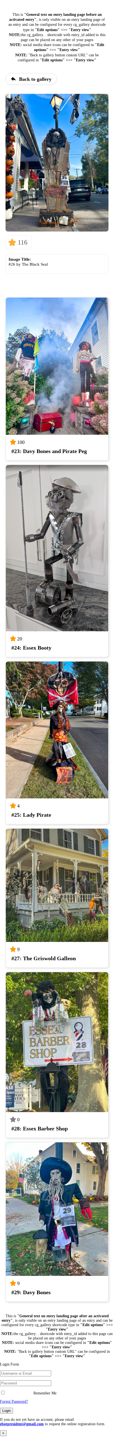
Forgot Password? (14, 1401)
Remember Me (44, 1393)
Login (6, 1411)
